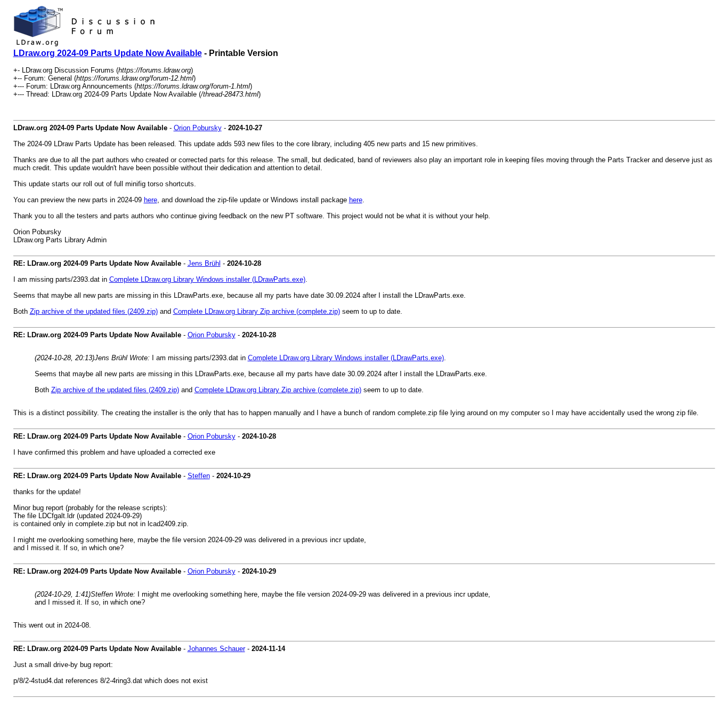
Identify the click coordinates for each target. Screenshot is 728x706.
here (150, 200)
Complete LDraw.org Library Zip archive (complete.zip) (256, 311)
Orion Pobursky (198, 128)
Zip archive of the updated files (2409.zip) (94, 311)
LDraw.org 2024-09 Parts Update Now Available (107, 53)
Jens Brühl (204, 263)
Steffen (199, 476)
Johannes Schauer (216, 649)
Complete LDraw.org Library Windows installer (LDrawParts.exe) (207, 279)
